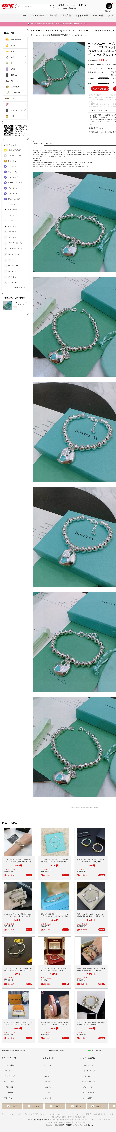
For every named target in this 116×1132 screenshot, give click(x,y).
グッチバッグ (87, 1087)
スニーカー (9, 1092)
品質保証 (57, 1106)
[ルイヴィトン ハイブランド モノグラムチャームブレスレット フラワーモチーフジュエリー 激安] (18, 1005)
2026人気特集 (16, 40)
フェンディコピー (14, 155)
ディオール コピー (14, 199)
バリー (10, 260)
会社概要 (14, 1106)
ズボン (13, 69)
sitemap (90, 1125)
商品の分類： (92, 72)
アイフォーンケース (18, 110)
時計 (12, 57)
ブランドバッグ (8, 1076)
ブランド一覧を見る (20, 288)
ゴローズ (11, 221)
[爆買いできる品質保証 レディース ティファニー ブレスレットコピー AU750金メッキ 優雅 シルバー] (54, 896)
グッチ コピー (13, 204)
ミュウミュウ (13, 226)
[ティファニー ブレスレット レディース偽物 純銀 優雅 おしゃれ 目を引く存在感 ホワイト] (54, 842)
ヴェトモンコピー (14, 188)
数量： (90, 84)
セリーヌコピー (13, 172)
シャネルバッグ (87, 1065)
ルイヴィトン (48, 1065)
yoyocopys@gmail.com (69, 8)
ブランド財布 (9, 1071)
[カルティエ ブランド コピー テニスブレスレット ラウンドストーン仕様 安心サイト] (54, 951)
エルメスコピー (13, 177)
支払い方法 (35, 1106)
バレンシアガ (48, 1098)
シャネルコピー (13, 166)
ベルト (13, 98)
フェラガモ (12, 215)
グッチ (48, 1071)
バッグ (13, 45)
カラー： (91, 78)
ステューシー (13, 193)
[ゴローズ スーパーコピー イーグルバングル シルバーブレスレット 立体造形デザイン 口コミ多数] (18, 951)
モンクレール (13, 282)
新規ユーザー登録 (66, 5)
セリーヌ (48, 1082)
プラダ (48, 1092)
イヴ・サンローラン (15, 243)
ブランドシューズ (9, 1082)
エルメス (48, 1087)
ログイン (83, 5)
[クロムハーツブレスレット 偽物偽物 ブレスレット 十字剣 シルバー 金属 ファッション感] (18, 896)
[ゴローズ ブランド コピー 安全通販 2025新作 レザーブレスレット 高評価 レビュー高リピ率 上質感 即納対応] (54, 1005)
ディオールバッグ (87, 1076)
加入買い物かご (101, 88)
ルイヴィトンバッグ (88, 1071)
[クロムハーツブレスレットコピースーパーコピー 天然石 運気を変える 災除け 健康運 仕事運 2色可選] (91, 842)
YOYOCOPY (67, 1125)
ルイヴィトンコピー (15, 183)
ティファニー (13, 265)
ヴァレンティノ (13, 254)
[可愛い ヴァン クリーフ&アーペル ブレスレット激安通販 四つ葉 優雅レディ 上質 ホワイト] (91, 896)
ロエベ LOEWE (13, 210)
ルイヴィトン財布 (87, 1092)
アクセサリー (16, 92)
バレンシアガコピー (15, 150)
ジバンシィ (12, 277)
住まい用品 (15, 87)
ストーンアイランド (15, 249)
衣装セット (15, 75)
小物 (12, 116)
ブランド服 (9, 1087)
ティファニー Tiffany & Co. (56, 31)
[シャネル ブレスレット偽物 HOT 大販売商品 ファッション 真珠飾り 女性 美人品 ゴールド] (18, 842)
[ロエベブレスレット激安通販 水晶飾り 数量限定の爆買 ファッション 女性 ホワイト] (91, 1005)
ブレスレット (76, 31)
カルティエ (12, 237)
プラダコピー (13, 161)
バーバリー (12, 232)
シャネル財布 (87, 1098)
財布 (12, 51)
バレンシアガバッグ (88, 1082)
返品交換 (78, 1106)
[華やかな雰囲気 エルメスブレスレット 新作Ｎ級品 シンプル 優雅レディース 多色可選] (91, 951)
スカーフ (14, 104)
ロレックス (12, 271)
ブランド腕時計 (8, 1065)
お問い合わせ (99, 1106)
